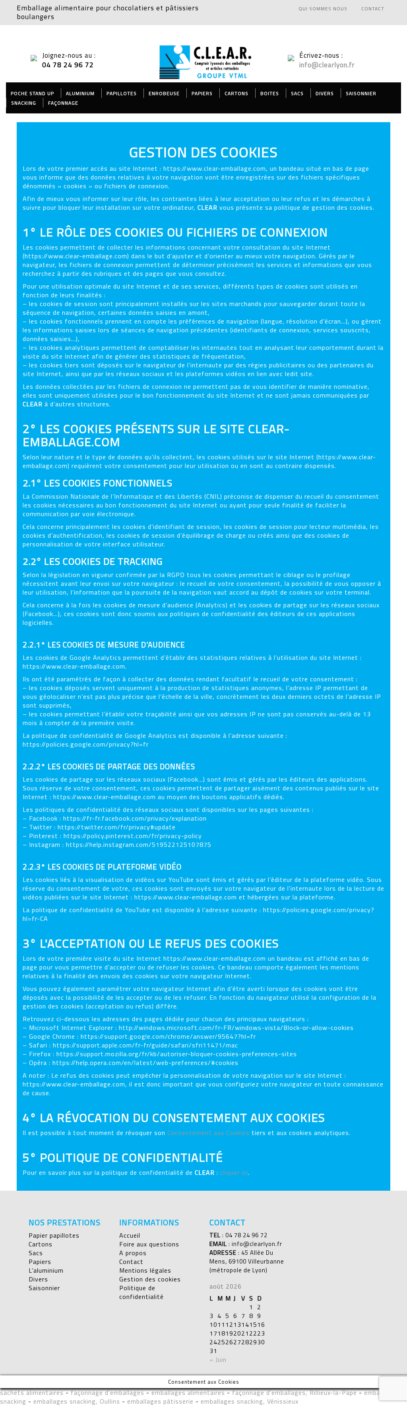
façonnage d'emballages (107, 1392)
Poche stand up (32, 93)
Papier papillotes (54, 1235)
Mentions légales (145, 1270)
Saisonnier (361, 93)
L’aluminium (46, 1270)
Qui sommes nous (322, 8)
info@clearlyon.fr (327, 65)
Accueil (129, 1235)
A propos (133, 1253)
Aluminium (80, 93)
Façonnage (63, 103)
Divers (325, 93)
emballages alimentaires (188, 1392)
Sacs (297, 93)
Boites (269, 93)
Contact (131, 1261)
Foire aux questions (149, 1244)
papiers (202, 93)
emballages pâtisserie (160, 1401)
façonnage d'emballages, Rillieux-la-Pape (294, 1392)
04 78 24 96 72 (246, 1235)
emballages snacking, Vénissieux (249, 1401)
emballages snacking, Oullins (76, 1401)
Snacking (23, 103)
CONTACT (372, 8)
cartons (236, 93)
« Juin (218, 1359)
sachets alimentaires (32, 1392)
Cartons (40, 1244)
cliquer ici (234, 1172)
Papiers (40, 1261)
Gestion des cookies (150, 1279)
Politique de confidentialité (141, 1292)
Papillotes (122, 93)
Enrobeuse (164, 93)
